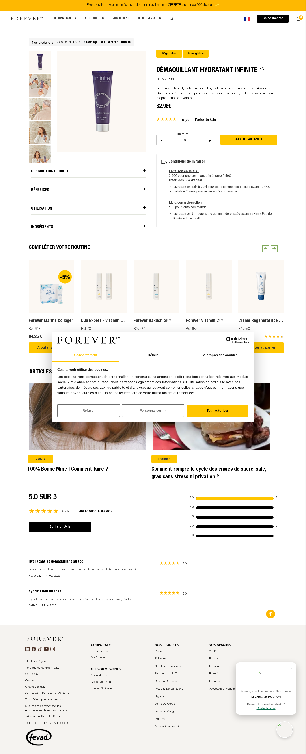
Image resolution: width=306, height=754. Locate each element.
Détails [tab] (153, 355)
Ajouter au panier (51, 347)
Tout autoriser (217, 410)
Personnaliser (150, 410)
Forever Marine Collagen (51, 321)
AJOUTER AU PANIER (248, 139)
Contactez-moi (266, 708)
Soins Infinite (68, 42)
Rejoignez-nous (149, 18)
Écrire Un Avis (60, 526)
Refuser (88, 410)
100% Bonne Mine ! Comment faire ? (68, 469)
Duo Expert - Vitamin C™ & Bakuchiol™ (118, 321)
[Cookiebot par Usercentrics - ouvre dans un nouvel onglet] (229, 340)
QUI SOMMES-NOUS (64, 18)
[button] (43, 42)
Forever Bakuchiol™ (152, 321)
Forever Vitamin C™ (204, 321)
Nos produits (94, 18)
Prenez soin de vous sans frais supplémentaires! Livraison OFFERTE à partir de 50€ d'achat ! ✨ (153, 5)
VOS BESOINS (121, 18)
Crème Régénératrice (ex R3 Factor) (271, 321)
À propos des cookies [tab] (220, 355)
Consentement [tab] (85, 355)
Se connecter (273, 18)
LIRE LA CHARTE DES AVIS (95, 511)
